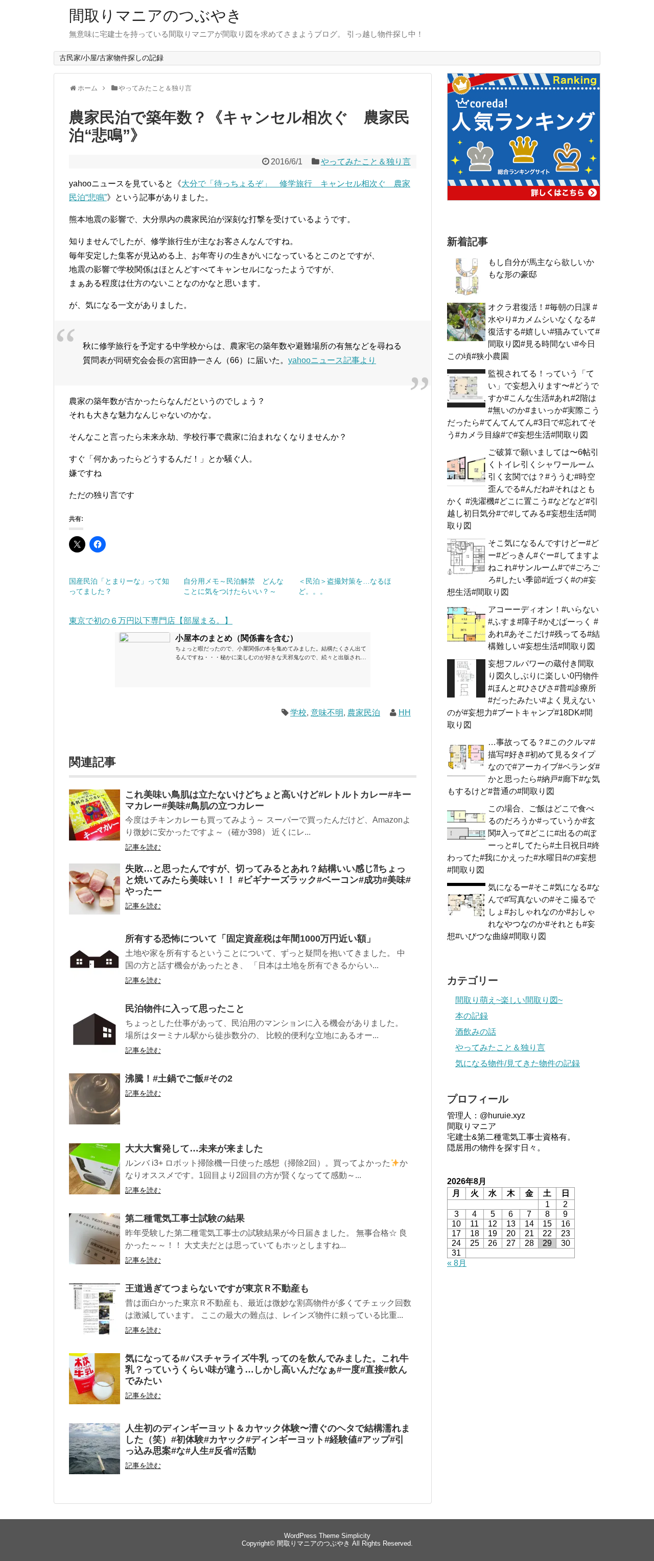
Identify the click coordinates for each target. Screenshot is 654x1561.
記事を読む (143, 847)
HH (405, 712)
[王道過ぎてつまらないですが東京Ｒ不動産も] (94, 1315)
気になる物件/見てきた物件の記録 (517, 1063)
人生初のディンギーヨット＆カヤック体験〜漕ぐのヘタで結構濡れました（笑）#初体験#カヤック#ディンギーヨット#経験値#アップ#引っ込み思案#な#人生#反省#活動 (267, 1439)
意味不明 (327, 712)
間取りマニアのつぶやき (155, 15)
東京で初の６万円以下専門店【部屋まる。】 (150, 620)
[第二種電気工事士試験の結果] (94, 1245)
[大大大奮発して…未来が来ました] (94, 1175)
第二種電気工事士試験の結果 (185, 1218)
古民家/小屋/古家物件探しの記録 (111, 58)
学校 (298, 712)
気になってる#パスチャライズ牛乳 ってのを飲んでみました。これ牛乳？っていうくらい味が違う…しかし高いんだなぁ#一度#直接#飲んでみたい (267, 1369)
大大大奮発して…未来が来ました (194, 1148)
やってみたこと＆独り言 (366, 161)
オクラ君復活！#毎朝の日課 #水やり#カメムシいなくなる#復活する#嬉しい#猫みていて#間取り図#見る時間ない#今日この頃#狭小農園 (523, 332)
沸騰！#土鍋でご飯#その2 (178, 1078)
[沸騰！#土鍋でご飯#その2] (94, 1105)
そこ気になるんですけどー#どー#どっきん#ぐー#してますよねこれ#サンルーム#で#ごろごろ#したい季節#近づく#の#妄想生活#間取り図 (523, 567)
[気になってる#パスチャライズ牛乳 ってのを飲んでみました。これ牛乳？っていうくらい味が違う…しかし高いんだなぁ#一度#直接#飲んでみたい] (94, 1385)
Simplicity (355, 1536)
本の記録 (471, 1016)
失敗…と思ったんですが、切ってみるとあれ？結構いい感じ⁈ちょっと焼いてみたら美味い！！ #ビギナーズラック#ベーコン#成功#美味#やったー (268, 879)
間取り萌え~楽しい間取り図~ (509, 1000)
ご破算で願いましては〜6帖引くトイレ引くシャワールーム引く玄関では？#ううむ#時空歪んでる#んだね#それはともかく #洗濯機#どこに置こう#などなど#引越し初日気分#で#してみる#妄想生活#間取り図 (523, 489)
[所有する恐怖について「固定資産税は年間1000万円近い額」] (94, 965)
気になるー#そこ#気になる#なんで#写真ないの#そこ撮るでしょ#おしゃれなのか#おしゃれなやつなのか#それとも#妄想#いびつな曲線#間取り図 (523, 912)
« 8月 (456, 1263)
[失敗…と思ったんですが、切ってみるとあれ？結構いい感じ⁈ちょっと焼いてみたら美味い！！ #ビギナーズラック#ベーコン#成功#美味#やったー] (94, 895)
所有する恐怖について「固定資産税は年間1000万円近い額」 (250, 938)
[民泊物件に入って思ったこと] (94, 1035)
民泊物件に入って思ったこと (185, 1008)
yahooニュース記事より (332, 360)
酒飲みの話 (475, 1031)
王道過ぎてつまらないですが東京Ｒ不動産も (217, 1288)
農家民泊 (363, 712)
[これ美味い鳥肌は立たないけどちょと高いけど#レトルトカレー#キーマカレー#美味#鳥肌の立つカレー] (94, 821)
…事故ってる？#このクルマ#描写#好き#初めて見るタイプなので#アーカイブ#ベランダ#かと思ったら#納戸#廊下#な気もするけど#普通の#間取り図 (523, 767)
